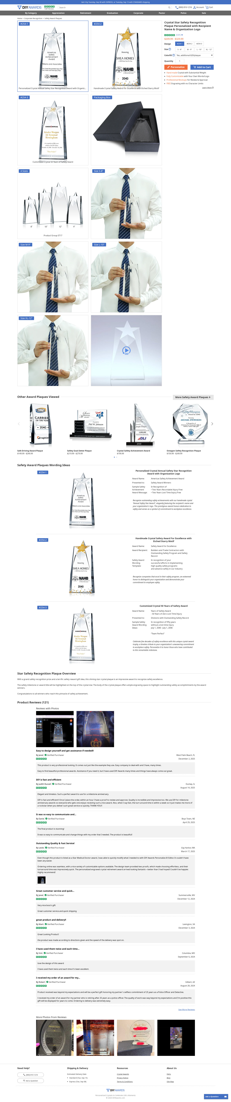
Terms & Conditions (125, 1081)
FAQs (169, 1074)
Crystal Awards (123, 1074)
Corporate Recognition (33, 18)
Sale (204, 13)
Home (19, 18)
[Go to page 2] (116, 457)
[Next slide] (212, 423)
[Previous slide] (18, 423)
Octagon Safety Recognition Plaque (184, 450)
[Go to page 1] (114, 457)
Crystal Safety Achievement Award (133, 450)
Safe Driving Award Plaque (30, 450)
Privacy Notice (122, 1078)
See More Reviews (186, 1009)
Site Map (170, 1081)
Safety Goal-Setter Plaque (79, 450)
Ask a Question (31, 1081)
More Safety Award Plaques (192, 397)
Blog (168, 1078)
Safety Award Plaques (53, 18)
